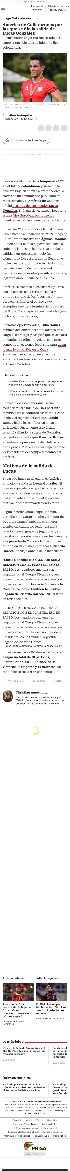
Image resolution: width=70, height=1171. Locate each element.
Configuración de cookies (17, 1136)
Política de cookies (52, 1132)
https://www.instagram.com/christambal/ (38, 115)
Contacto (17, 1120)
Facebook (40, 128)
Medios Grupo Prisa (35, 1154)
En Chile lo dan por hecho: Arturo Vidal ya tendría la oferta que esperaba (51, 1008)
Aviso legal (49, 1128)
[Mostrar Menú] (3, 8)
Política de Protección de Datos (23, 1132)
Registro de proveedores (27, 1128)
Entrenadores (38, 680)
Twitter (48, 128)
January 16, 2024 (53, 646)
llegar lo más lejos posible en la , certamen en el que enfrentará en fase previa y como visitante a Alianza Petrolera (34, 354)
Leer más (54, 703)
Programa (37, 10)
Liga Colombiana (18, 18)
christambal (34, 115)
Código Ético (59, 1136)
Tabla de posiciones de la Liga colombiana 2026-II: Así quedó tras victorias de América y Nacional (24, 1087)
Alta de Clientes (49, 1124)
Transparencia (41, 1136)
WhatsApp (64, 128)
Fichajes (57, 680)
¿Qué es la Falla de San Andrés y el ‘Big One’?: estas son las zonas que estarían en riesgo (24, 1051)
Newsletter (52, 1120)
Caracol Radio (16, 8)
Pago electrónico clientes (25, 1124)
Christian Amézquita (17, 115)
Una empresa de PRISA (35, 1146)
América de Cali (16, 680)
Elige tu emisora (58, 10)
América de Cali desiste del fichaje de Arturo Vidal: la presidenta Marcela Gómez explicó (17, 1010)
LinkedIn (56, 128)
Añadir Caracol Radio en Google (29, 140)
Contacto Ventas (34, 1120)
